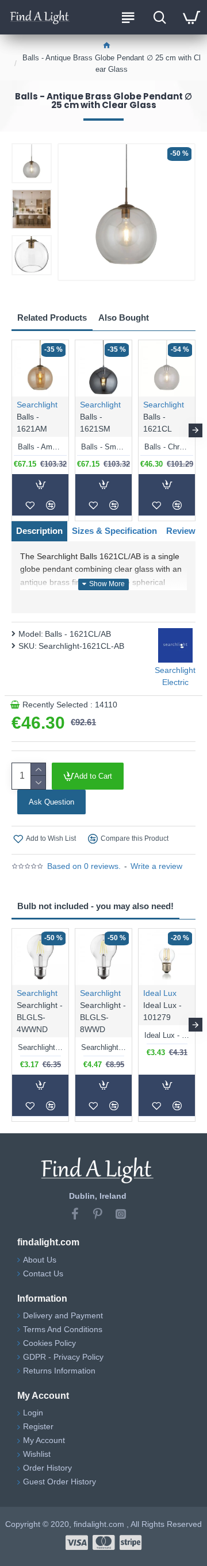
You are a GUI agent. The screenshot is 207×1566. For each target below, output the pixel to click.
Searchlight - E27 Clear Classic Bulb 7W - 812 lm (103, 1047)
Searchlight (37, 404)
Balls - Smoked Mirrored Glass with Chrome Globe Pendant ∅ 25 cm (103, 447)
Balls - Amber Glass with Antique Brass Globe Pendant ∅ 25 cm (40, 447)
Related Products (52, 317)
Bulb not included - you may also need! (95, 906)
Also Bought (123, 317)
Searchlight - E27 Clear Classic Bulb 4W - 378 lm (40, 1047)
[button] (11, 430)
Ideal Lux (160, 993)
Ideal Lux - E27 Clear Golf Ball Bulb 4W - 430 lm (166, 1035)
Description (39, 531)
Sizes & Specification (114, 531)
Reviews (183, 531)
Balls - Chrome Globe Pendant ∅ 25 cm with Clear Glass (166, 447)
